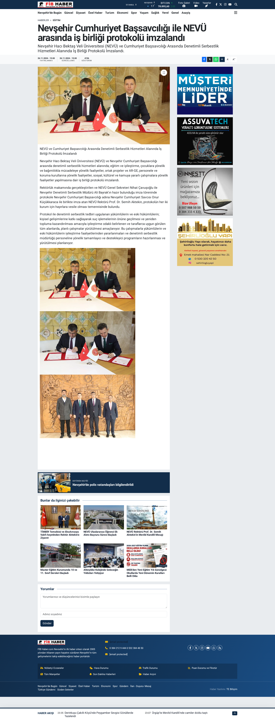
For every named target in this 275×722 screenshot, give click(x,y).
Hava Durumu (101, 668)
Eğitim (56, 20)
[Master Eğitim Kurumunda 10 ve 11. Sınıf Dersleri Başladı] (60, 555)
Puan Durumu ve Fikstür (204, 668)
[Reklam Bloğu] (205, 90)
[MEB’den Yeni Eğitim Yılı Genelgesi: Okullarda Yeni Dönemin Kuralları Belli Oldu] (147, 555)
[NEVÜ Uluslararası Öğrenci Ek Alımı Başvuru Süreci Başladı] (104, 517)
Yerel (165, 12)
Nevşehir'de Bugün (50, 12)
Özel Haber (95, 12)
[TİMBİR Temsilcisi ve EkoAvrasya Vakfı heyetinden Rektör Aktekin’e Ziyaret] (60, 517)
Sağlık (155, 12)
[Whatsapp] (213, 647)
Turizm (109, 12)
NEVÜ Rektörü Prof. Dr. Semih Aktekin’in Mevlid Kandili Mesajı (145, 533)
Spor (134, 12)
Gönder (47, 623)
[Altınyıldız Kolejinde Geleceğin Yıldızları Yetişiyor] (104, 555)
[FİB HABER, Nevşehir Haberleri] (55, 4)
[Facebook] (190, 647)
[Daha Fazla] (222, 59)
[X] (196, 647)
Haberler (43, 20)
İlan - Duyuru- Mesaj (140, 686)
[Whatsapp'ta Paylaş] (216, 59)
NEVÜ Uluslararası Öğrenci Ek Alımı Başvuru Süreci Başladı (101, 533)
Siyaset (80, 12)
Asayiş (186, 12)
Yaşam (144, 12)
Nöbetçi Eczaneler (54, 668)
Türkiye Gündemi (46, 689)
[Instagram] (202, 647)
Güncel (68, 12)
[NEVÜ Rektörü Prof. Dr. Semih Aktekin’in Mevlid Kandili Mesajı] (147, 517)
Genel (175, 12)
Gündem (124, 686)
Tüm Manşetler (52, 674)
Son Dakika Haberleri (104, 674)
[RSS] (219, 647)
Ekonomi (122, 12)
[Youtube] (208, 647)
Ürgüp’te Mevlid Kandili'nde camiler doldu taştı (180, 712)
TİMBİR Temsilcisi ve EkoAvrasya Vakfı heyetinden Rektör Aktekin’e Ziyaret (59, 534)
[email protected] (119, 641)
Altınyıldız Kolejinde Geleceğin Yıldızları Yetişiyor (101, 571)
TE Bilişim (231, 689)
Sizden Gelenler (65, 689)
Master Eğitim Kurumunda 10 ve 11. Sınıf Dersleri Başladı (58, 571)
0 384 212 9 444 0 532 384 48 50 (126, 648)
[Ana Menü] (235, 12)
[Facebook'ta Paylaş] (204, 59)
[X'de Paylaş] (209, 59)
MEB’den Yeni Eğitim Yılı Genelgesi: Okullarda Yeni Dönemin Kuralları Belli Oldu (147, 572)
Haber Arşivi (149, 674)
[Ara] (236, 5)
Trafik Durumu (150, 668)
